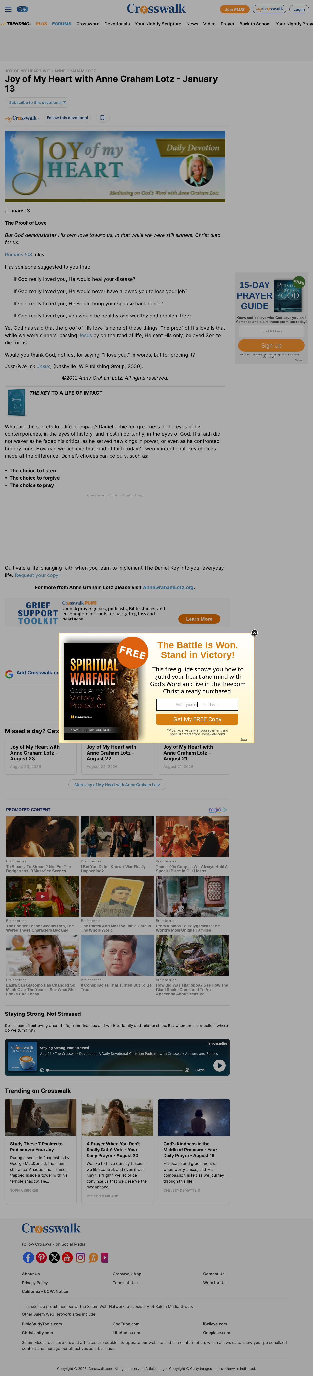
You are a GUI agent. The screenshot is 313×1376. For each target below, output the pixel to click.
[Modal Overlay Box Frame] (156, 688)
